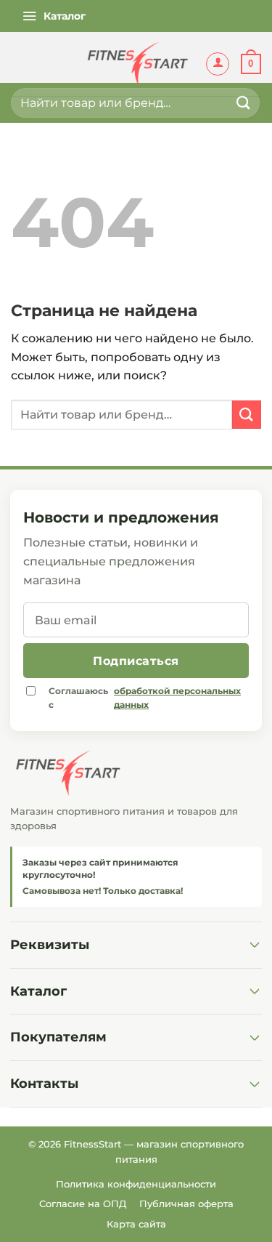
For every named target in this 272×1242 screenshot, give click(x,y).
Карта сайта (136, 1224)
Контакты (44, 1084)
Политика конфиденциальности (136, 1184)
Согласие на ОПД (82, 1203)
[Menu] (53, 16)
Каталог (38, 991)
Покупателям (58, 1037)
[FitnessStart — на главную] (136, 773)
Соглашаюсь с (145, 697)
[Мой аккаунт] (217, 64)
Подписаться (135, 661)
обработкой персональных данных (177, 697)
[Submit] (243, 103)
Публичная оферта (186, 1203)
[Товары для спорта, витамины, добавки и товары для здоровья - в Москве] (136, 63)
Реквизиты (49, 945)
